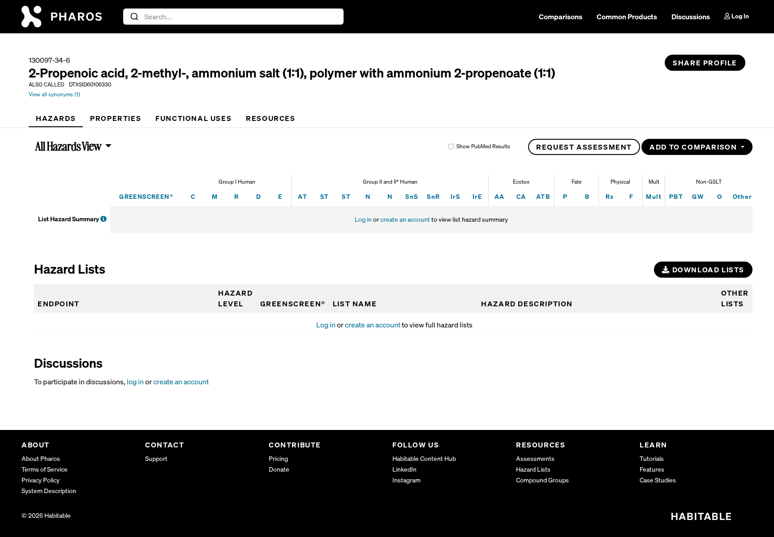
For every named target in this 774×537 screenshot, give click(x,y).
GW (698, 196)
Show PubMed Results (483, 146)
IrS (455, 196)
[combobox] (233, 17)
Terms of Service (45, 469)
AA (499, 196)
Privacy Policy (41, 480)
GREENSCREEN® (146, 196)
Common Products (627, 16)
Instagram (406, 480)
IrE (477, 196)
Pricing (278, 458)
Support (156, 458)
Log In (739, 16)
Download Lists (707, 270)
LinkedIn (404, 469)
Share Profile (705, 63)
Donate (279, 469)
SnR (433, 196)
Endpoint (59, 304)
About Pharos (41, 458)
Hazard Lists (533, 469)
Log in (363, 219)
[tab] (56, 118)
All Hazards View (69, 146)
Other (742, 196)
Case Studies (658, 480)
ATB (543, 196)
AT (302, 196)
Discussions (690, 16)
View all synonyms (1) (54, 94)
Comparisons (560, 16)
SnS (411, 196)
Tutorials (652, 458)
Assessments (535, 458)
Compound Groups (542, 480)
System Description (49, 490)
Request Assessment (584, 147)
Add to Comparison (694, 147)
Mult (654, 196)
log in (135, 382)
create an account (405, 219)
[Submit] (133, 17)
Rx (610, 196)
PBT (676, 196)
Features (652, 469)
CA (521, 196)
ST (324, 196)
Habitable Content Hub (424, 458)
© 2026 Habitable (46, 515)
